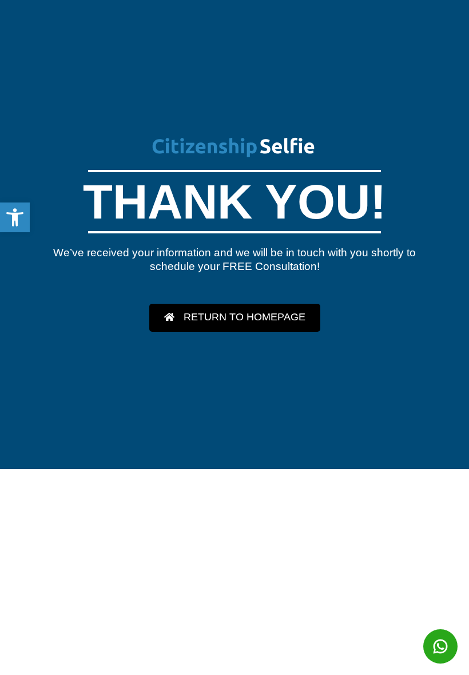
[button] (15, 217)
